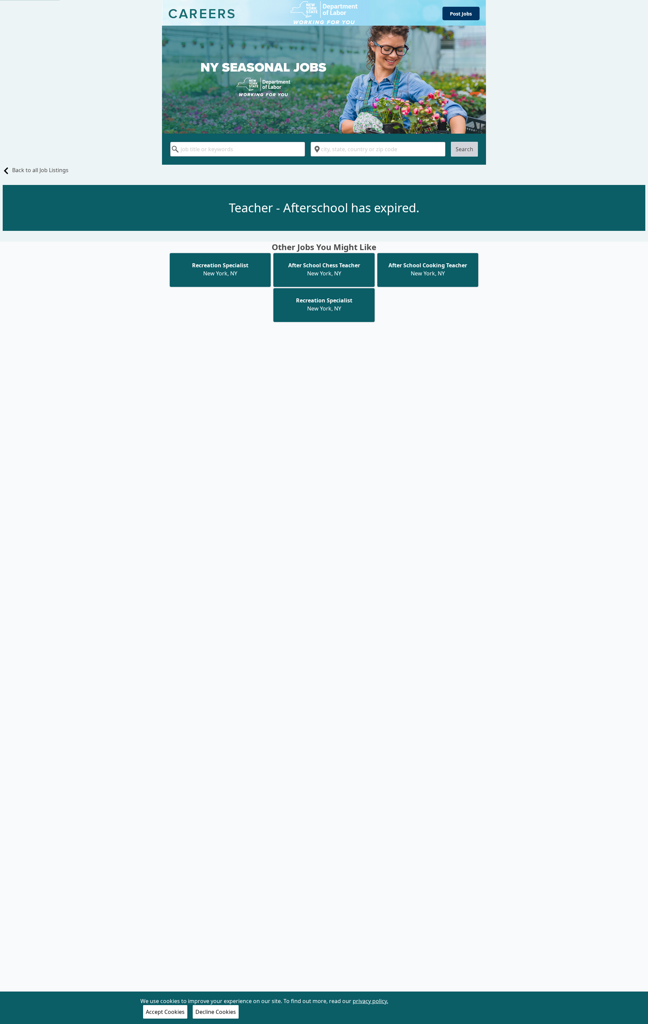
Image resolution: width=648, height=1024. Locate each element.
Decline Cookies (215, 1012)
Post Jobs (461, 13)
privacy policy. (370, 1001)
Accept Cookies (165, 1012)
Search (464, 149)
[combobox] (237, 149)
